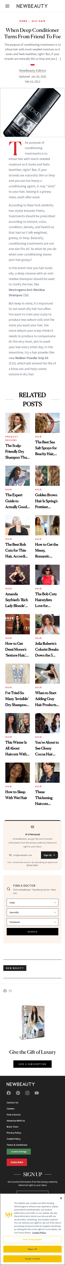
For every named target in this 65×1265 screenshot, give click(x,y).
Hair (38, 436)
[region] (32, 1229)
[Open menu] (7, 6)
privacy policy (32, 865)
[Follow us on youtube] (37, 1093)
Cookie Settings (19, 1151)
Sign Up (48, 855)
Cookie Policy (13, 1138)
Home (23, 20)
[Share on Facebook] (5, 991)
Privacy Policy (14, 1132)
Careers (10, 1108)
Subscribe (17, 1162)
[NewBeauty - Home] (32, 6)
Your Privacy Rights (32, 1239)
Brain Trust (12, 1126)
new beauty (15, 968)
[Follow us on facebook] (9, 1093)
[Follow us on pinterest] (18, 1093)
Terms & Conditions (17, 1144)
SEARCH (33, 931)
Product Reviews (11, 438)
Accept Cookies (32, 1258)
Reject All (32, 1249)
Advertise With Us (16, 1120)
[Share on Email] (10, 991)
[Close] (61, 1198)
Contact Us (12, 1102)
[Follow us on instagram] (27, 1093)
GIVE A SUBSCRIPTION (32, 1064)
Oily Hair (39, 20)
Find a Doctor (14, 1114)
